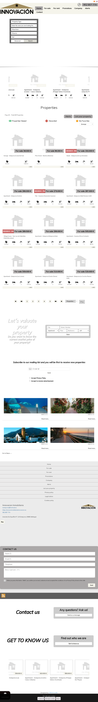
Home (38, 8)
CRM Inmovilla (53, 692)
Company (78, 8)
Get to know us (74, 643)
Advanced (17, 41)
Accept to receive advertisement (42, 381)
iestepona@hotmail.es (9, 507)
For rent (56, 8)
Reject (58, 698)
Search (30, 41)
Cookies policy (49, 500)
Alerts (87, 8)
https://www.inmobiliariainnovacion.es (14, 510)
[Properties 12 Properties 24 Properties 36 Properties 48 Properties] (71, 301)
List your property (83, 116)
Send (49, 373)
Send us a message (73, 615)
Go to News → (7, 453)
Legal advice (49, 496)
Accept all (41, 698)
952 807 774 (6, 512)
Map (2, 522)
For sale (47, 8)
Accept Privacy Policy (38, 378)
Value (68, 334)
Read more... (45, 419)
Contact (39, 12)
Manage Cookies (50, 698)
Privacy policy (49, 492)
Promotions (67, 8)
